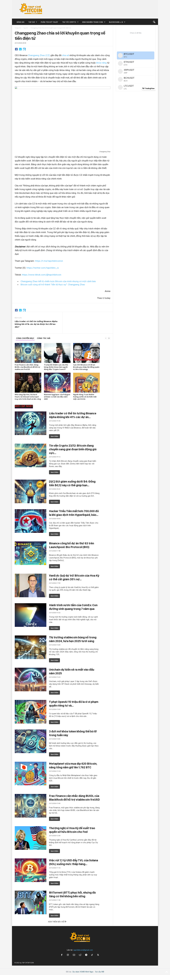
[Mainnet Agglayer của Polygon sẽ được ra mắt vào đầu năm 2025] (57, 383)
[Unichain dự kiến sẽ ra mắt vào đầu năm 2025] (30, 679)
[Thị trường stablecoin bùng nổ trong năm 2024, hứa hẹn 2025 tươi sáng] (30, 647)
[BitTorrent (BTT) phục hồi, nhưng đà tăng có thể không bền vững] (30, 902)
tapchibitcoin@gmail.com (83, 950)
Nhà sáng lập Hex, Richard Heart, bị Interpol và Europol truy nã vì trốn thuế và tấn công (28, 396)
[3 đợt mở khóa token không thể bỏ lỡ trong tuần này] (30, 741)
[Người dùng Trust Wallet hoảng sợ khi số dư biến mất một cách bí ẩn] (86, 383)
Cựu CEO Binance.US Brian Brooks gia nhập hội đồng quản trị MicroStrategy (86, 367)
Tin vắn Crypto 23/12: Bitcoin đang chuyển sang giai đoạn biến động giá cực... (72, 449)
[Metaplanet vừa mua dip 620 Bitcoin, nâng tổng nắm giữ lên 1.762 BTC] (30, 773)
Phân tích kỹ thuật (49, 22)
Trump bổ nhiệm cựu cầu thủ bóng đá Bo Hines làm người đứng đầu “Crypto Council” (56, 367)
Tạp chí (31, 22)
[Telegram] (24, 49)
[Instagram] (68, 955)
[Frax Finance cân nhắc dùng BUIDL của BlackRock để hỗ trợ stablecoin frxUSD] (28, 353)
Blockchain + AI (116, 22)
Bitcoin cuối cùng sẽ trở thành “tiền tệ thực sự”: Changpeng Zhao (53, 284)
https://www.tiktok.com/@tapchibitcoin (41, 274)
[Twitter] (20, 49)
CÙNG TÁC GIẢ (43, 338)
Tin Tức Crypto (69, 22)
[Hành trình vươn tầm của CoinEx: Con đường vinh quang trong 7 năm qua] (30, 615)
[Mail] (74, 955)
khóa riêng (101, 62)
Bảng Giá (20, 22)
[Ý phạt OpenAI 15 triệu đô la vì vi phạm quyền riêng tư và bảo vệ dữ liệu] (30, 712)
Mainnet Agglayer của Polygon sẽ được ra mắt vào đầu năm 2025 (57, 396)
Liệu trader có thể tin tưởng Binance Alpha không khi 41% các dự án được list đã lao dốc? (36, 324)
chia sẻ (65, 55)
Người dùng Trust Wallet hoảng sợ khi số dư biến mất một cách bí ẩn (85, 396)
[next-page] (109, 338)
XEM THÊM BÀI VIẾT (56, 922)
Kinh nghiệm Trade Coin (92, 22)
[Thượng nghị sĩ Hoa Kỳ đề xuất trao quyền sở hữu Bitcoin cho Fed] (30, 838)
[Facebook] (16, 49)
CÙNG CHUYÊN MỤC (25, 338)
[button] (154, 22)
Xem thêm (54, 436)
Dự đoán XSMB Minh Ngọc (83, 972)
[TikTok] (92, 955)
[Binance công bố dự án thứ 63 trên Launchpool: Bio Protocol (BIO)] (30, 553)
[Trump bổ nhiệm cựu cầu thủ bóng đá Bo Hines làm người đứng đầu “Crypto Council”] (57, 353)
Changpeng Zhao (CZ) (39, 55)
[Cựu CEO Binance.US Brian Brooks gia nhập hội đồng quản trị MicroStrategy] (86, 353)
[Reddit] (80, 955)
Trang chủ (18, 28)
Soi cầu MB (99, 972)
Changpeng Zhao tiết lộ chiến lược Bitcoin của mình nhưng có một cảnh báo (58, 281)
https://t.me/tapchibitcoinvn (49, 261)
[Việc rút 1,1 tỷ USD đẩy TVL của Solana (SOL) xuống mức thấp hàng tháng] (30, 870)
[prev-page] (106, 338)
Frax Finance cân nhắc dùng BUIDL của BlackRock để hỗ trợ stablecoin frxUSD (27, 367)
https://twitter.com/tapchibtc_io (43, 267)
